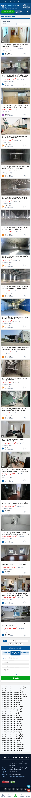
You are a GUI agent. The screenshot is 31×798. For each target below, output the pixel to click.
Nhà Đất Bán (6, 652)
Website (4, 774)
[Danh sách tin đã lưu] (6, 1)
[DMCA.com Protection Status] (12, 782)
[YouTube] (25, 789)
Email (3, 776)
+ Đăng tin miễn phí (7, 11)
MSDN (3, 762)
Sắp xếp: (4, 23)
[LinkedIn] (17, 789)
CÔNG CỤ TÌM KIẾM (15, 648)
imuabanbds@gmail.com (17, 776)
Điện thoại (5, 772)
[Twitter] (9, 789)
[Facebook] (5, 789)
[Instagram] (13, 789)
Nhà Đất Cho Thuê (15, 653)
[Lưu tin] (24, 54)
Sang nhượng (25, 652)
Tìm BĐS (17, 12)
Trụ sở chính (4, 768)
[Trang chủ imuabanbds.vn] (26, 6)
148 (16, 643)
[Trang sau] (21, 644)
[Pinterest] (21, 789)
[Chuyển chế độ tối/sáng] (2, 1)
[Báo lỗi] (28, 786)
